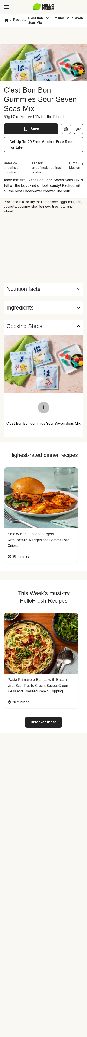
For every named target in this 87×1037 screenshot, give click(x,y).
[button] (43, 307)
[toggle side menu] (6, 7)
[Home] (6, 20)
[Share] (78, 129)
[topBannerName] (43, 35)
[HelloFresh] (43, 6)
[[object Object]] (66, 129)
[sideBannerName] (43, 248)
